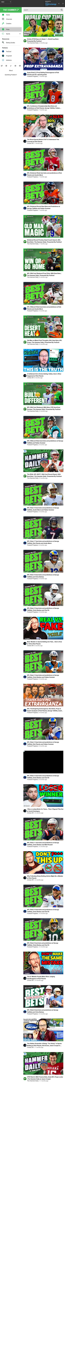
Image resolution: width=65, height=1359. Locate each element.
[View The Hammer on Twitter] (2, 66)
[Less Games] (59, 3)
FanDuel (8, 51)
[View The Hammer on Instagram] (6, 66)
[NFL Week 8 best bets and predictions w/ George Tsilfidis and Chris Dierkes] (43, 996)
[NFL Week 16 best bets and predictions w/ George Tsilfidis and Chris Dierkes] (43, 561)
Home (8, 15)
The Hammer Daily (32, 43)
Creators (8, 23)
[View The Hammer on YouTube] (15, 66)
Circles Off (30, 143)
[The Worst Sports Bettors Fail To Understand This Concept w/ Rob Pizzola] (43, 126)
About (11, 70)
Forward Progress (32, 76)
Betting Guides (10, 43)
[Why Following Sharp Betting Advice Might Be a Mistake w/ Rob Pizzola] (43, 862)
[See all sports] (20, 33)
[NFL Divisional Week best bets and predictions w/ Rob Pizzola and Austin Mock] (43, 159)
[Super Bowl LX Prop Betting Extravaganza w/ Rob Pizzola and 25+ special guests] (43, 59)
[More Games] (63, 3)
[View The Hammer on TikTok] (11, 66)
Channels (9, 19)
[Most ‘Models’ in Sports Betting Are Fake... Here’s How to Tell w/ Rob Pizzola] (43, 628)
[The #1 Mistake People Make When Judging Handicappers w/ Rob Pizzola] (43, 963)
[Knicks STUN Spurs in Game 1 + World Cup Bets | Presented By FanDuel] (43, 25)
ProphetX (9, 56)
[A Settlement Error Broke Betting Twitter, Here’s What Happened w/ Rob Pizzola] (43, 360)
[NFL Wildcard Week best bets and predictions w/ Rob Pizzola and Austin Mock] (43, 293)
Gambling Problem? (11, 74)
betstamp (9, 60)
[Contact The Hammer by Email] (20, 66)
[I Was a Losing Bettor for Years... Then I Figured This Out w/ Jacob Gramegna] (43, 795)
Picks (7, 29)
